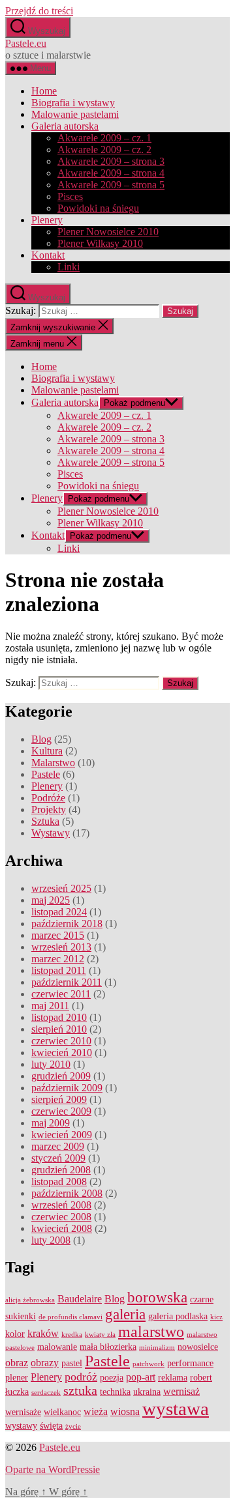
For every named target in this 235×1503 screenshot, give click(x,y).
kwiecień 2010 (61, 1052)
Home (44, 90)
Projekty (48, 809)
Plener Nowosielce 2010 (108, 231)
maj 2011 (50, 1005)
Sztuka (45, 821)
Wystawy (50, 832)
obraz (16, 1363)
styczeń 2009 (58, 1158)
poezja (111, 1377)
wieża (96, 1412)
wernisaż (181, 1391)
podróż (81, 1376)
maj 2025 (50, 900)
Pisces (70, 196)
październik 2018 (66, 923)
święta (51, 1426)
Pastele (45, 774)
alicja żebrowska (30, 1300)
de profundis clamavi (70, 1317)
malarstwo (151, 1331)
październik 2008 (66, 1193)
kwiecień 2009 (61, 1134)
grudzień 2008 (61, 1169)
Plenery (47, 219)
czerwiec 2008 (61, 1216)
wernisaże (23, 1412)
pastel (71, 1363)
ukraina (147, 1392)
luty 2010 (50, 1064)
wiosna (125, 1412)
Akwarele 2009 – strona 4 (110, 173)
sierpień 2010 (59, 1029)
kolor (15, 1334)
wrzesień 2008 (61, 1204)
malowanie (57, 1347)
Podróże (48, 797)
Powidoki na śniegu (98, 208)
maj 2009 (50, 1122)
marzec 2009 (57, 1146)
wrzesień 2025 (61, 888)
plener (16, 1377)
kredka (71, 1334)
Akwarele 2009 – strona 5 (110, 184)
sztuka (80, 1390)
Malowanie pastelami (75, 114)
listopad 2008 (59, 1181)
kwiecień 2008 (61, 1228)
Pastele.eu (25, 43)
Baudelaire (79, 1299)
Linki (68, 266)
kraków (43, 1333)
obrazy (45, 1363)
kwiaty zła (100, 1334)
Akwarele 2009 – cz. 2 (104, 149)
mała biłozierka (108, 1347)
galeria (125, 1314)
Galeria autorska (65, 126)
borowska (157, 1297)
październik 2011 (66, 982)
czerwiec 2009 (61, 1111)
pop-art (140, 1377)
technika (115, 1392)
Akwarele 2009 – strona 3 (110, 161)
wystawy (21, 1426)
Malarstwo (53, 762)
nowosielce (198, 1347)
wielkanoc (62, 1412)
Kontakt (48, 255)
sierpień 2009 (59, 1099)
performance (190, 1363)
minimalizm (157, 1347)
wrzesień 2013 (61, 946)
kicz (216, 1317)
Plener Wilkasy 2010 (100, 243)
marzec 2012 (57, 958)
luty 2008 (50, 1240)
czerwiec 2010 (61, 1040)
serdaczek (46, 1392)
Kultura (47, 750)
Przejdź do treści (39, 10)
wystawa (175, 1408)
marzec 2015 (57, 935)
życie (73, 1426)
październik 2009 (66, 1087)
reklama (172, 1377)
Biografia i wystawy (73, 102)
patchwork (148, 1363)
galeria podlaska (178, 1316)
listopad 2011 (58, 970)
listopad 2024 (59, 911)
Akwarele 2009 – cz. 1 (104, 137)
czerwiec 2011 (61, 993)
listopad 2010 (59, 1017)
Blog (41, 739)
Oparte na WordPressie (52, 1469)
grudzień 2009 (61, 1075)
